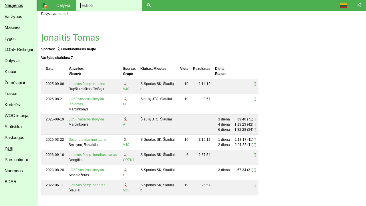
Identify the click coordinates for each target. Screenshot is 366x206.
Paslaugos (14, 137)
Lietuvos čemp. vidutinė (87, 84)
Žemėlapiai (15, 82)
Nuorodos (14, 170)
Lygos (10, 38)
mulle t (63, 14)
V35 (126, 190)
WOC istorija (16, 115)
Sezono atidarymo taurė (87, 140)
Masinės (13, 27)
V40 (126, 89)
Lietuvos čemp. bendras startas (93, 155)
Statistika (13, 126)
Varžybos (13, 16)
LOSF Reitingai (19, 49)
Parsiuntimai (16, 159)
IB (124, 104)
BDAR (11, 181)
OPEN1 (129, 160)
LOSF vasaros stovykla (86, 119)
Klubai (10, 71)
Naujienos (14, 5)
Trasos (11, 93)
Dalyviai (12, 60)
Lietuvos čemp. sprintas (87, 185)
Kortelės (12, 104)
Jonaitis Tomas (70, 37)
